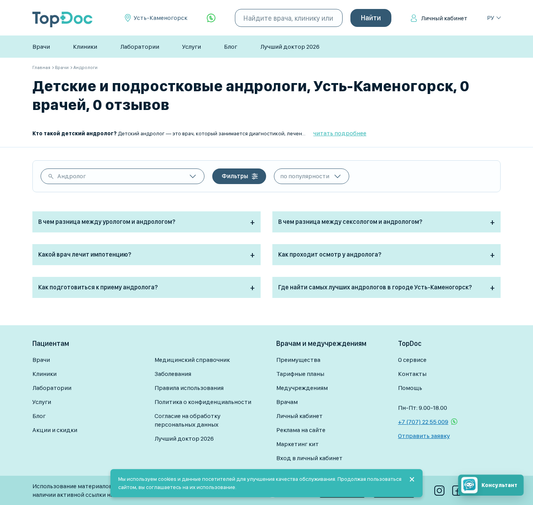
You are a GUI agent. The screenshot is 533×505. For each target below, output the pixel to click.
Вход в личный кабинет (309, 458)
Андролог (71, 176)
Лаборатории (139, 46)
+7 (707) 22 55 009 (423, 421)
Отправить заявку (424, 435)
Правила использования (189, 388)
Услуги (191, 46)
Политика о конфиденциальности (203, 402)
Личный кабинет (444, 18)
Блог (230, 46)
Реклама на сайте (300, 430)
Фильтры (235, 176)
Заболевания (173, 373)
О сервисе (412, 359)
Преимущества (298, 359)
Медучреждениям (302, 388)
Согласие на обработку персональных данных (187, 420)
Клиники (85, 46)
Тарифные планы (300, 373)
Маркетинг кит (297, 444)
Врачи (41, 46)
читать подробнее (339, 133)
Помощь (410, 388)
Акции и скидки (54, 430)
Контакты (412, 373)
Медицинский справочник (192, 359)
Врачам (287, 402)
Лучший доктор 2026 (290, 46)
